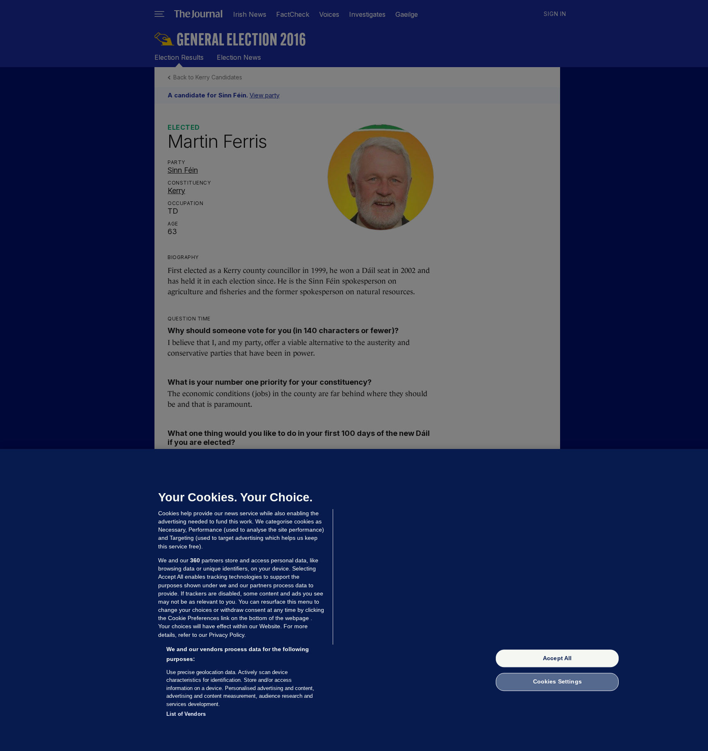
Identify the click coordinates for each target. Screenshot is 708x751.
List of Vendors (186, 714)
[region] (354, 600)
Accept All (557, 658)
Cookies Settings (557, 682)
